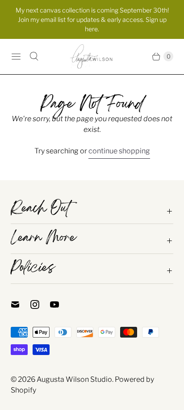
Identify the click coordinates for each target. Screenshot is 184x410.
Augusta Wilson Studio (74, 379)
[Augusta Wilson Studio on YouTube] (60, 304)
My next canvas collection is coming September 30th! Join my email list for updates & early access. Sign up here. (92, 19)
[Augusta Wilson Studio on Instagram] (40, 304)
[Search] (34, 56)
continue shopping (119, 151)
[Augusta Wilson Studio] (92, 56)
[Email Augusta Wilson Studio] (20, 304)
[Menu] (16, 56)
